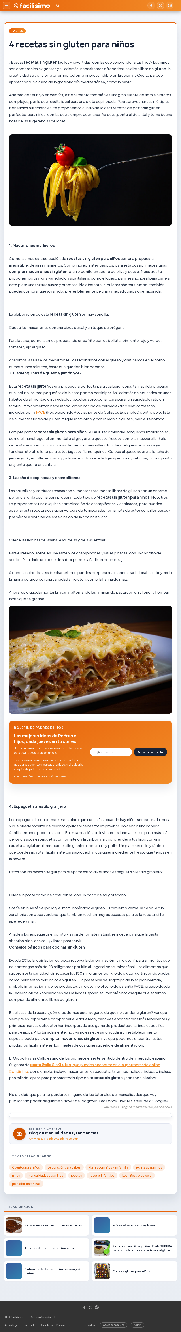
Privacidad (30, 1325)
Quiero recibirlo (150, 752)
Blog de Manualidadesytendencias (63, 1132)
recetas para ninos (149, 1167)
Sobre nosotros (85, 1325)
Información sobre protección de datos (41, 776)
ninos (16, 1175)
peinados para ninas (26, 1184)
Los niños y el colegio (137, 1175)
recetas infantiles (102, 1175)
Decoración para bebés (64, 1167)
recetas (76, 1175)
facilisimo (35, 5)
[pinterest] (169, 5)
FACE (40, 412)
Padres (17, 31)
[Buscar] (57, 5)
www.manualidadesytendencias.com (54, 1138)
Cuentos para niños (26, 1167)
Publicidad (63, 1325)
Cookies (47, 1325)
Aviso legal (11, 1325)
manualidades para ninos (45, 1175)
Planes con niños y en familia (108, 1167)
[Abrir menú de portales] (6, 5)
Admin (137, 1324)
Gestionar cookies (113, 1324)
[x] (160, 5)
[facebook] (151, 5)
